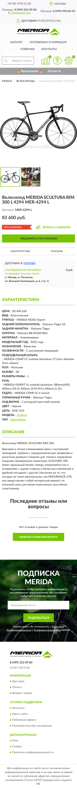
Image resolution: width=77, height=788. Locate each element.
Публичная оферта (24, 720)
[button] (19, 12)
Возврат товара (22, 693)
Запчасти (54, 71)
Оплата (17, 687)
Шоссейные (18, 419)
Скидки (17, 746)
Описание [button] (57, 251)
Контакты (49, 49)
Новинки (27, 49)
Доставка (18, 681)
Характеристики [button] (20, 251)
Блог (15, 740)
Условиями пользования (47, 630)
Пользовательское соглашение (32, 725)
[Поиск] (6, 61)
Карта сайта (20, 714)
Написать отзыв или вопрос (38, 537)
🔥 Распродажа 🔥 (29, 71)
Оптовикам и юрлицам (48, 42)
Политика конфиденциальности (33, 752)
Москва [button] (29, 263)
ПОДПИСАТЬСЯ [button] (38, 618)
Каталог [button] (16, 42)
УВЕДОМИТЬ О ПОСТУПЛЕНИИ (38, 238)
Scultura (22, 415)
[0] (68, 60)
